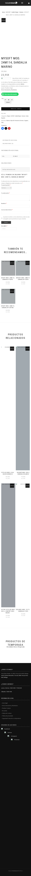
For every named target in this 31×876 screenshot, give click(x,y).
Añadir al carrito (16, 108)
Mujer (8, 116)
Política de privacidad (7, 716)
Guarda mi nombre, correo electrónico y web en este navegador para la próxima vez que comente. (16, 218)
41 (17, 156)
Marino (8, 120)
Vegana (26, 120)
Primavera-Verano (19, 120)
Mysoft (12, 120)
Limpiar (8, 102)
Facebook (7, 729)
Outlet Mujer (15, 12)
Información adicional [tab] (10, 140)
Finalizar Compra (6, 708)
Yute (2, 122)
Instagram (14, 736)
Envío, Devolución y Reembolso (9, 90)
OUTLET (8, 12)
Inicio (3, 12)
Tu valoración (5, 193)
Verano (21, 12)
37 (13, 156)
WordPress (20, 870)
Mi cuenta (4, 710)
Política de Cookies (7, 713)
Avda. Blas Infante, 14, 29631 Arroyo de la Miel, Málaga (14, 673)
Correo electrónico (7, 210)
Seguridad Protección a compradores (11, 718)
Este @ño (4, 226)
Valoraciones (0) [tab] (8, 143)
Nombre (4, 203)
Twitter (10, 732)
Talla (2, 98)
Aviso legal (5, 703)
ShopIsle (10, 870)
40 (15, 156)
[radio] (5, 100)
